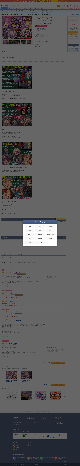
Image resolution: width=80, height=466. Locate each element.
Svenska (50, 238)
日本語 (29, 226)
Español (50, 230)
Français (40, 234)
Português (40, 238)
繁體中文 (29, 230)
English (40, 226)
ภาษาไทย (29, 242)
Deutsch (29, 234)
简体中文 (50, 226)
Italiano (29, 238)
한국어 (40, 230)
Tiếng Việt (40, 242)
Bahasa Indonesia (50, 234)
